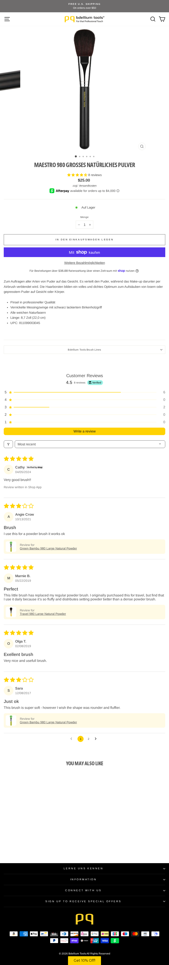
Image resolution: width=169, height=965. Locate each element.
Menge (84, 217)
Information (83, 879)
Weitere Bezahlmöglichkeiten (84, 263)
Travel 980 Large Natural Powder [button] (43, 614)
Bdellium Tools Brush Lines (84, 349)
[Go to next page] (96, 739)
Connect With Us (83, 890)
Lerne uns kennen (83, 868)
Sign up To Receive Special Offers (83, 901)
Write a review (84, 431)
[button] (77, 175)
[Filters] (8, 444)
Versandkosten (88, 185)
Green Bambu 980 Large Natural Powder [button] (48, 548)
